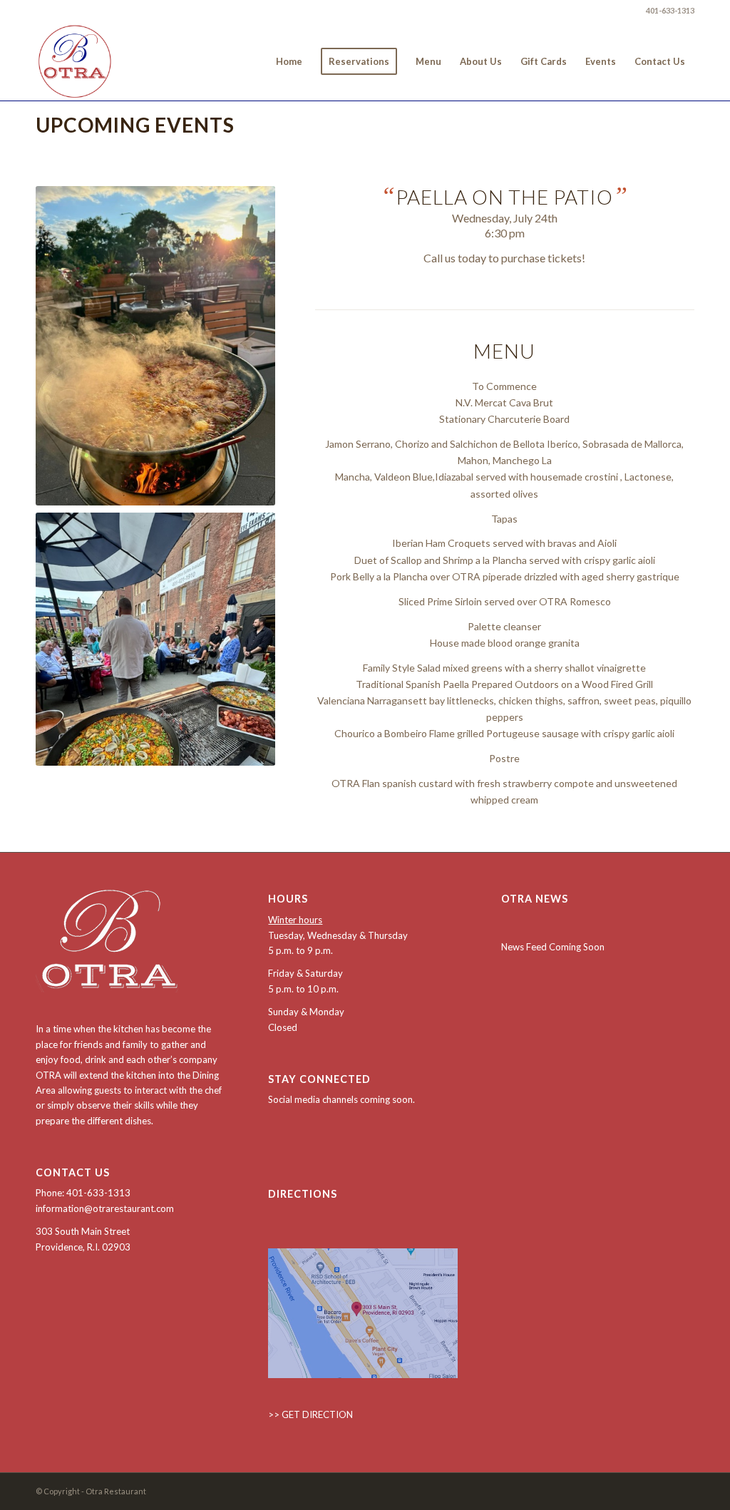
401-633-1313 (670, 10)
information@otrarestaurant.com (105, 1208)
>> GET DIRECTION (310, 1414)
